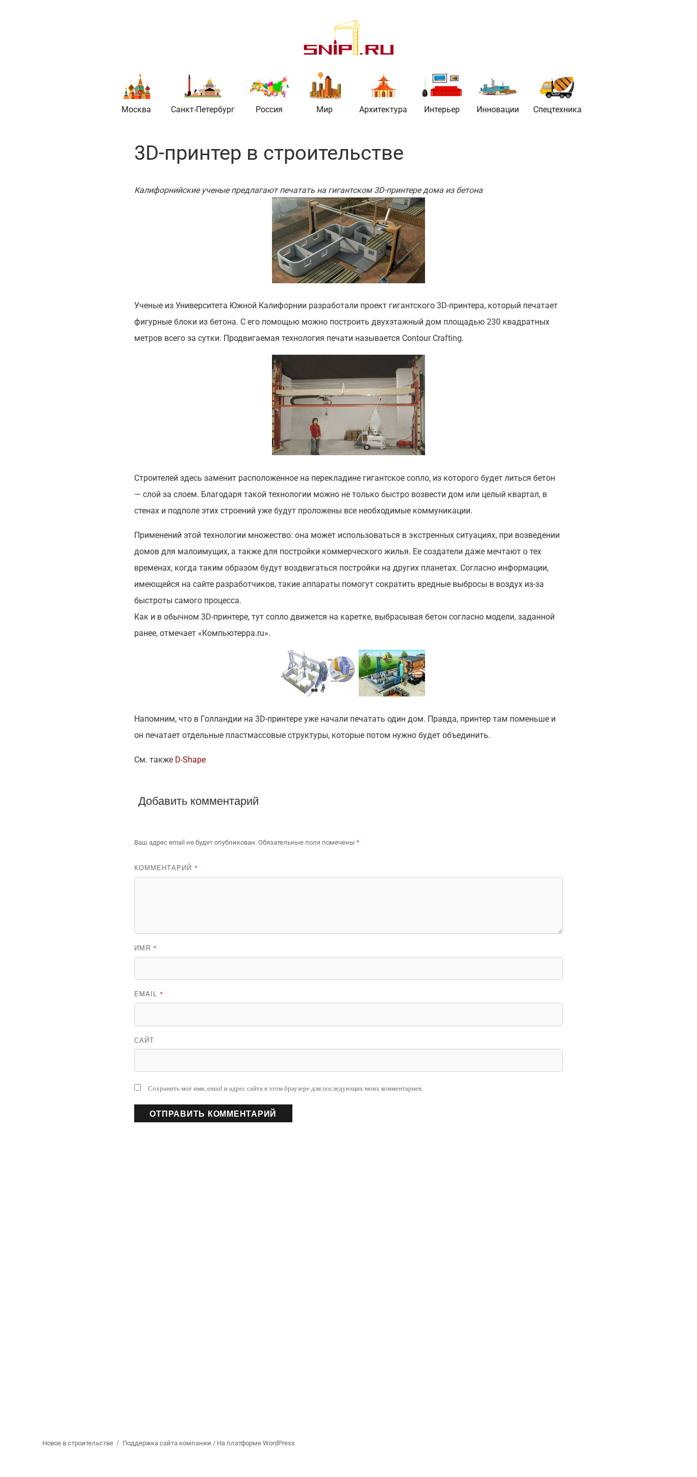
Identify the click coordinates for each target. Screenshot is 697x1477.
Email (149, 993)
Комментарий (166, 867)
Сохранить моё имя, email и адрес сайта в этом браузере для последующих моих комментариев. (285, 1088)
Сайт (144, 1040)
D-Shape (190, 760)
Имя (145, 947)
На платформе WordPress (256, 1443)
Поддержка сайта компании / (169, 1443)
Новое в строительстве (77, 1443)
